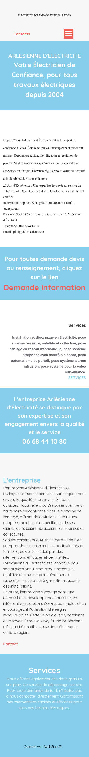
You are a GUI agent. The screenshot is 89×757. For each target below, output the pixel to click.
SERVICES (77, 377)
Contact (10, 643)
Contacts (21, 33)
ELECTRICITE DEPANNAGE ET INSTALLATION (44, 15)
